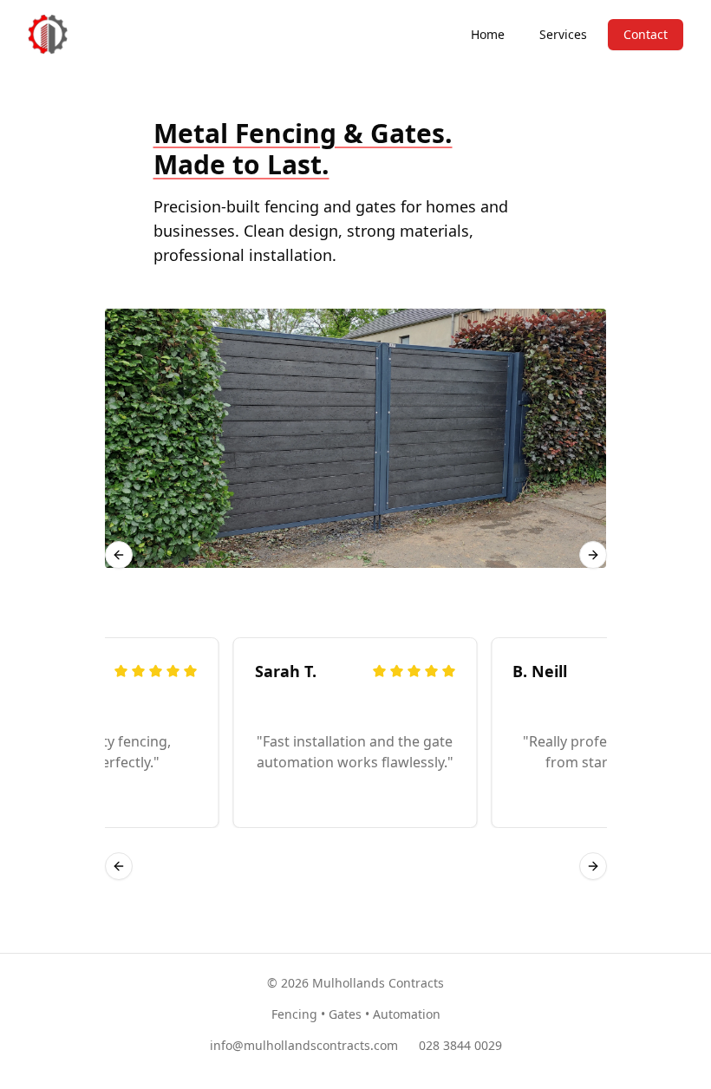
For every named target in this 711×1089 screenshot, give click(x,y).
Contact (645, 34)
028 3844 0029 (460, 1045)
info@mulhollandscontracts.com (304, 1045)
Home (488, 34)
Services (563, 34)
